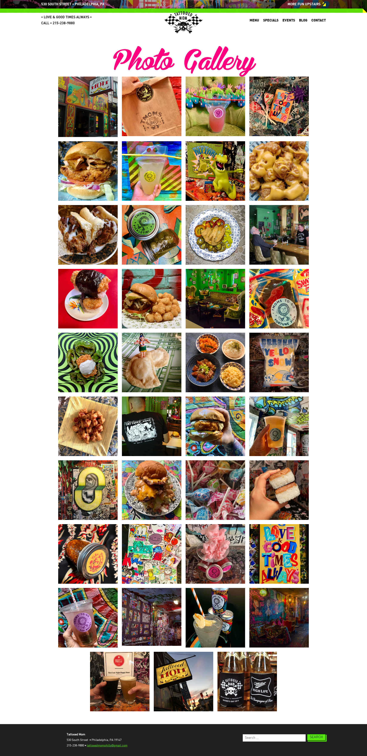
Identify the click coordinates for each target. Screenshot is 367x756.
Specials (270, 20)
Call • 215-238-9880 (58, 23)
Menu (254, 20)
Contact (318, 20)
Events (288, 20)
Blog (303, 20)
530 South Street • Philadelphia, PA (72, 4)
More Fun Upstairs (304, 4)
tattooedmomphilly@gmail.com (107, 745)
